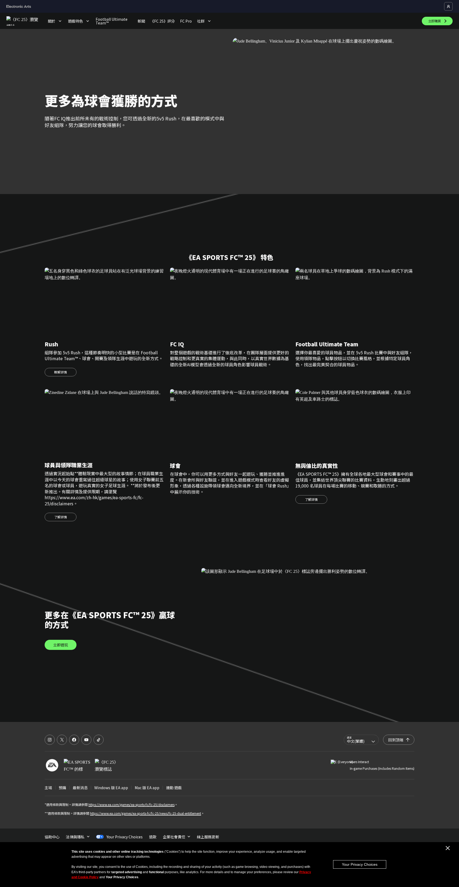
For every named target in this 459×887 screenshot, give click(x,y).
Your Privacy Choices (359, 864)
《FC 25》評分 (162, 21)
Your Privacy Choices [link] (125, 837)
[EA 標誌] (52, 765)
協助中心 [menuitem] (52, 837)
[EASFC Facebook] (74, 740)
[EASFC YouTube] (86, 740)
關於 (51, 21)
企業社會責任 (174, 837)
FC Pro (186, 21)
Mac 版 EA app (147, 787)
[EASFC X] (62, 740)
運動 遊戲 (174, 787)
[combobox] (361, 740)
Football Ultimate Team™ (112, 21)
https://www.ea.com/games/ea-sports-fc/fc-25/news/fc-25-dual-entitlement (145, 813)
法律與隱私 (75, 837)
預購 (62, 787)
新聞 (141, 21)
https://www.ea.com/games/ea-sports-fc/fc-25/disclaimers (131, 804)
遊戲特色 (75, 21)
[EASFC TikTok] (99, 740)
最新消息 (80, 787)
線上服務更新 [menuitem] (208, 837)
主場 (48, 787)
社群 (201, 21)
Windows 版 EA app (111, 787)
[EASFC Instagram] (50, 740)
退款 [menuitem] (152, 837)
